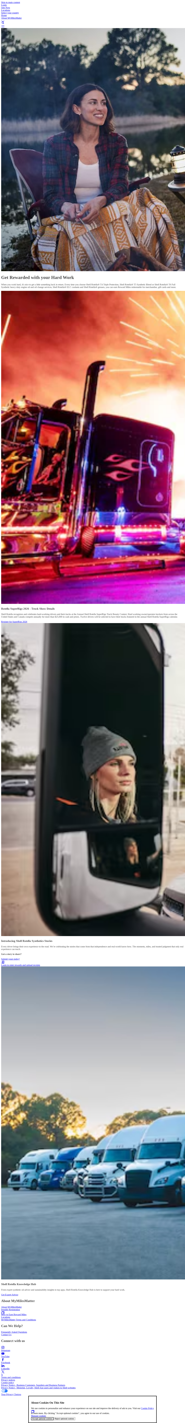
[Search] (92, 23)
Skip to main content (10, 2)
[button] (92, 19)
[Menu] (92, 26)
